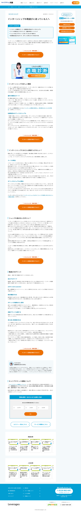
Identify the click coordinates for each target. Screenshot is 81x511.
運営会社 (26, 488)
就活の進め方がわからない (66, 31)
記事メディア (39, 2)
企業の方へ (62, 2)
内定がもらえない (66, 24)
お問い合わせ (10, 493)
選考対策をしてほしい (66, 27)
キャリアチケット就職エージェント (17, 384)
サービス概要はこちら (41, 424)
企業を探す (46, 2)
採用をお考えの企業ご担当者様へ (14, 488)
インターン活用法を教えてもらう (30, 55)
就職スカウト (31, 2)
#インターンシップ (13, 14)
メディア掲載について (29, 490)
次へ (31, 414)
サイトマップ (10, 496)
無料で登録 (75, 2)
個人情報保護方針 (11, 490)
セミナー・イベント (54, 2)
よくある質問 (27, 493)
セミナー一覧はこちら (20, 424)
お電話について (28, 496)
